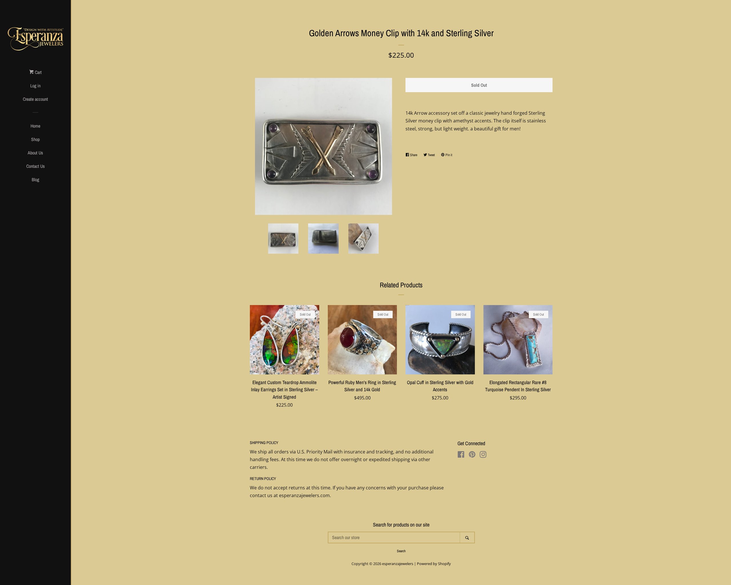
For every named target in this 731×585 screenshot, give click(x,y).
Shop (35, 139)
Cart (38, 72)
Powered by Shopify (434, 563)
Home (35, 126)
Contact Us (35, 166)
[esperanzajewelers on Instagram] (483, 455)
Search (401, 551)
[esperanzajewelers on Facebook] (461, 455)
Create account (35, 99)
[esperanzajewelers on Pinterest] (472, 455)
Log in (35, 85)
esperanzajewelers (397, 563)
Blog (35, 179)
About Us (35, 153)
